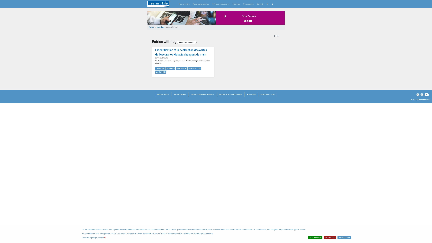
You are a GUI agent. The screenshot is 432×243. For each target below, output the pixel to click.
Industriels (236, 4)
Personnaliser (344, 237)
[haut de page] (427, 219)
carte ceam (170, 68)
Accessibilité (251, 94)
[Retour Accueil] (162, 4)
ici (105, 238)
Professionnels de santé (220, 4)
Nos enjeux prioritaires (201, 4)
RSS (277, 36)
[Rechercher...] (267, 4)
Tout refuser (330, 237)
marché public (161, 72)
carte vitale (160, 68)
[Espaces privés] (272, 4)
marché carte (181, 68)
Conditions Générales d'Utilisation (202, 94)
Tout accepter (315, 237)
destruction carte (194, 68)
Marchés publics (163, 94)
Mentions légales (180, 94)
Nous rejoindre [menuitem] (248, 4)
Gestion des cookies (268, 94)
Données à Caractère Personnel (230, 94)
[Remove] (193, 42)
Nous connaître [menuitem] (184, 4)
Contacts (260, 4)
